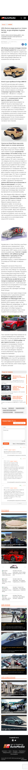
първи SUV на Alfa (20, 408)
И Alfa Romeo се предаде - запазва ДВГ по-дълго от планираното (18, 388)
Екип (10, 751)
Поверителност (7, 752)
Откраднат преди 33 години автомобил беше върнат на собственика (13, 545)
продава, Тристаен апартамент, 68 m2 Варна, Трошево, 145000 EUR (19, 597)
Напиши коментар (19, 423)
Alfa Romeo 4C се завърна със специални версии (19, 377)
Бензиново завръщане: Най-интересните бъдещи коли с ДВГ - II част (14, 729)
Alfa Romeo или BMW (8, 412)
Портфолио (22, 751)
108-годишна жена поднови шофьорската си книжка (13, 648)
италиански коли (19, 412)
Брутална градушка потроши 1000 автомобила (13, 670)
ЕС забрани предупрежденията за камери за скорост (13, 624)
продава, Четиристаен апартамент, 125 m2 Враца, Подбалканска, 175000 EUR (19, 589)
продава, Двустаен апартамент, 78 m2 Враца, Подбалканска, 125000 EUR (19, 580)
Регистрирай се (21, 443)
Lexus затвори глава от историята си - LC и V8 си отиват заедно (14, 562)
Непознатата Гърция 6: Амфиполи (10, 528)
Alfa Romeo (11, 408)
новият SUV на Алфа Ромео (9, 410)
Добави (6, 443)
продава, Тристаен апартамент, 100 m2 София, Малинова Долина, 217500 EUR (19, 573)
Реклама (15, 751)
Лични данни (14, 754)
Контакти (4, 751)
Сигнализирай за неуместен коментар (16, 455)
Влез (14, 443)
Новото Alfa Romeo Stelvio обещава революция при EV (17, 397)
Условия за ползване (18, 752)
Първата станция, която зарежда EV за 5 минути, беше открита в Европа (14, 712)
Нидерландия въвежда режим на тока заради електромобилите (13, 695)
